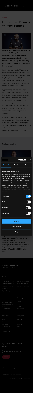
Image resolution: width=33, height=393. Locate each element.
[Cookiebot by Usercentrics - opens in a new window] (19, 160)
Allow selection (16, 226)
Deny (16, 232)
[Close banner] (30, 159)
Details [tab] (16, 165)
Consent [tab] (6, 165)
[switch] (28, 202)
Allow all (16, 221)
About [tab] (27, 165)
